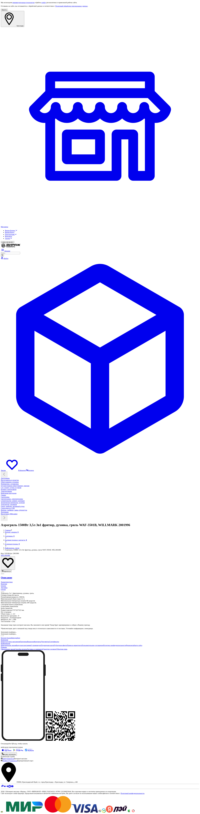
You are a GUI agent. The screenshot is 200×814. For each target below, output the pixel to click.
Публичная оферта (60, 645)
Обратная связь (61, 649)
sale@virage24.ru (8, 759)
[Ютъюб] (12, 787)
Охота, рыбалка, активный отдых (13, 506)
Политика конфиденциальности (114, 645)
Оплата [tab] (3, 586)
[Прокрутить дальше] (4, 518)
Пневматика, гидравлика (10, 484)
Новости (4, 642)
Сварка (3, 495)
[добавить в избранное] (8, 563)
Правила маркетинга (74, 645)
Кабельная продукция (8, 493)
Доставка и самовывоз (35, 649)
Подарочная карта (47, 645)
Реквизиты (130, 645)
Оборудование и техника (10, 482)
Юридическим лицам (8, 645)
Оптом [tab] (3, 589)
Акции (7, 238)
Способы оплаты (21, 649)
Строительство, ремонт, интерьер (13, 501)
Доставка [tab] (4, 588)
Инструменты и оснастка (10, 480)
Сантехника (5, 497)
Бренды (14, 638)
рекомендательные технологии (23, 2)
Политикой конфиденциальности (132, 793)
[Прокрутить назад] (4, 474)
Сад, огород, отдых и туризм (11, 488)
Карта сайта (138, 645)
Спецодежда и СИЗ (8, 508)
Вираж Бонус (9, 232)
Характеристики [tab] (7, 582)
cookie (43, 2)
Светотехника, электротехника (12, 499)
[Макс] (9, 787)
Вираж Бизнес (10, 230)
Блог (18, 638)
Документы (45, 642)
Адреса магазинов (13, 642)
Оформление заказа (8, 649)
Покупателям (10, 234)
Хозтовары (5, 512)
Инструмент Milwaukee (9, 514)
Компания (4, 640)
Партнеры (23, 642)
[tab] (100, 577)
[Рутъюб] (2, 787)
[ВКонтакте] (4, 787)
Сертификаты (54, 642)
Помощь (4, 647)
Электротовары (6, 491)
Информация (5, 643)
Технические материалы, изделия (13, 503)
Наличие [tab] (4, 584)
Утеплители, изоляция (9, 504)
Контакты (8, 236)
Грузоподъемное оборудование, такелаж (15, 486)
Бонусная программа (23, 645)
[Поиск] (2, 255)
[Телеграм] (7, 787)
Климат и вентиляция (8, 489)
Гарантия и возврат (49, 649)
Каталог (4, 638)
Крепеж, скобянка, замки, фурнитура (14, 510)
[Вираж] (11, 247)
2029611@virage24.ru (9, 761)
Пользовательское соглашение (92, 645)
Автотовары (5, 478)
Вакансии (30, 642)
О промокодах (36, 645)
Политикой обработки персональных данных (71, 6)
